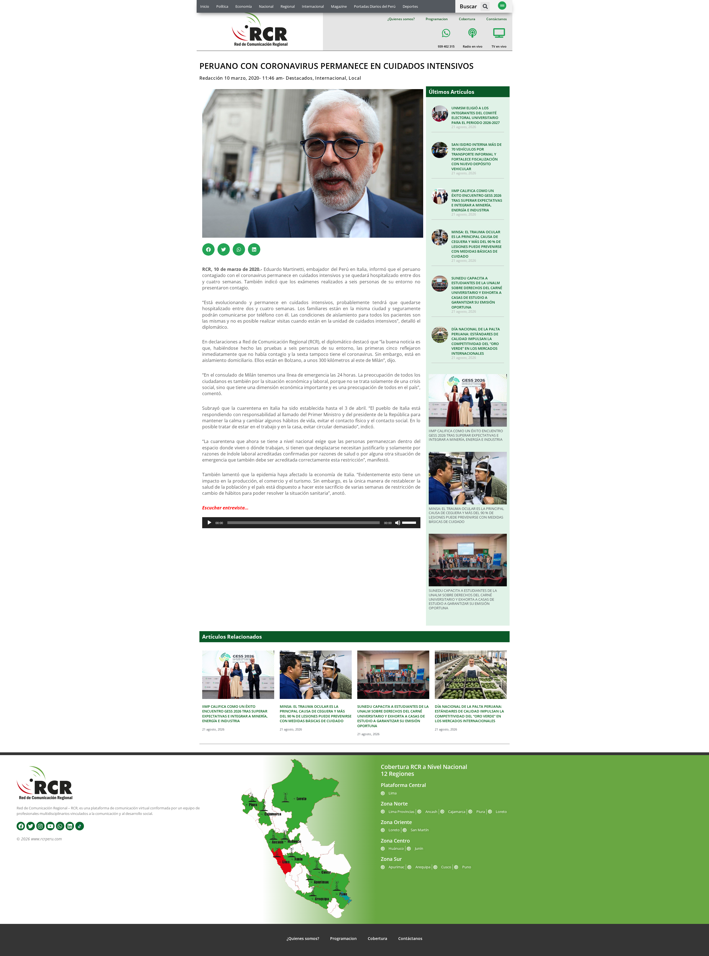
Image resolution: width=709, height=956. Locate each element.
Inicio (204, 6)
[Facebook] (21, 826)
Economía (243, 6)
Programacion (437, 19)
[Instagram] (40, 826)
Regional (288, 6)
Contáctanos (496, 19)
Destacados (299, 78)
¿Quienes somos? (401, 19)
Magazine (339, 6)
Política (222, 6)
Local (355, 78)
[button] (485, 6)
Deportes (410, 6)
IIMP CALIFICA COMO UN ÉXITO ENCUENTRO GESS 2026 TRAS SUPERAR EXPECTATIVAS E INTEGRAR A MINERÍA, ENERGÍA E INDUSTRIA (476, 200)
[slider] (410, 522)
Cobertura (467, 19)
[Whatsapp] (60, 826)
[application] (311, 522)
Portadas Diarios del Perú (374, 6)
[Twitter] (30, 826)
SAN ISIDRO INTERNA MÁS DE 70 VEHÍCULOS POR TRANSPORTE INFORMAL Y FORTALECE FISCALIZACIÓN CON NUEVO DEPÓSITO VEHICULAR (476, 156)
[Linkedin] (70, 826)
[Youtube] (50, 826)
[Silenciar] (397, 522)
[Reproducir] (209, 522)
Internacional (313, 6)
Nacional (266, 6)
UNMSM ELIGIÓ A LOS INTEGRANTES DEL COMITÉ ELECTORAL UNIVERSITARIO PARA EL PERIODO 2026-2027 (475, 115)
